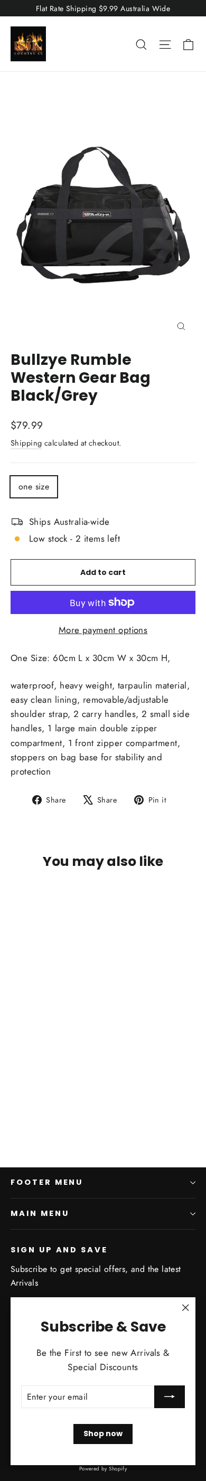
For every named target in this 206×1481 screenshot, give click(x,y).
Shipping (26, 443)
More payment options (103, 630)
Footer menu (47, 1182)
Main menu (40, 1213)
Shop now (103, 1433)
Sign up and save (59, 1249)
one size (33, 486)
